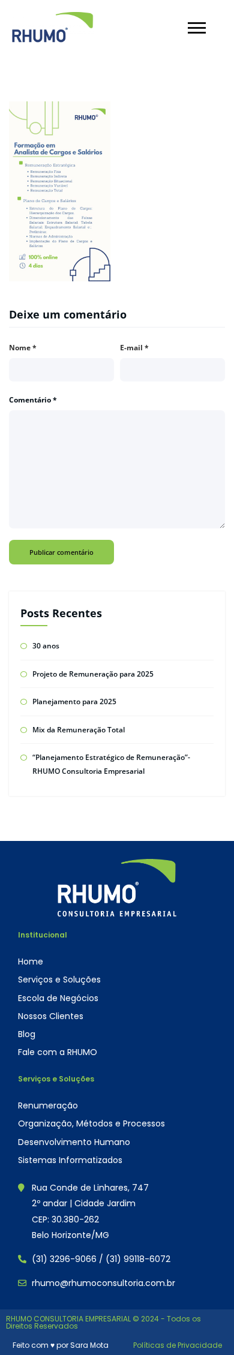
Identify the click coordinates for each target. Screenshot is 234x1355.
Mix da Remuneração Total (78, 730)
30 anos (45, 646)
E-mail (134, 347)
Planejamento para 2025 (74, 701)
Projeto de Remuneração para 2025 (93, 674)
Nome (23, 347)
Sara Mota (89, 1345)
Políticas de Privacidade (177, 1345)
